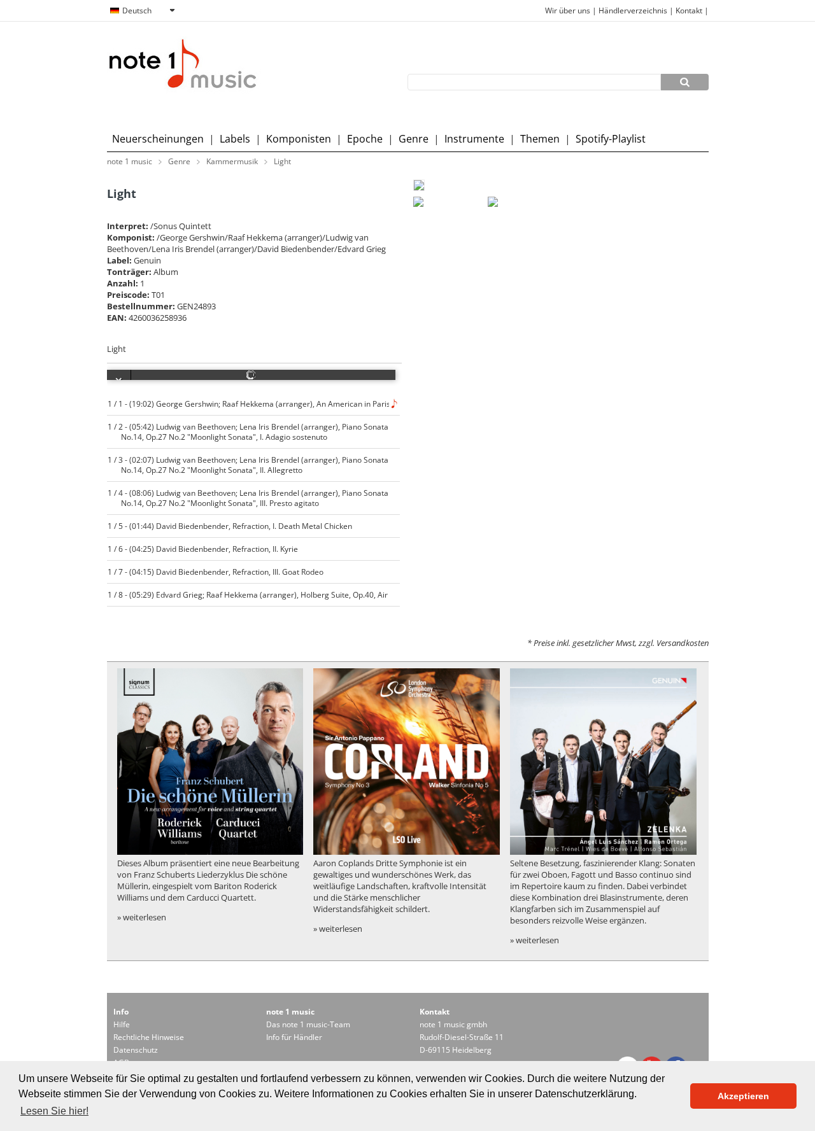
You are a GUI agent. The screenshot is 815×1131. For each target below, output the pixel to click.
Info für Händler (294, 1037)
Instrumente (474, 139)
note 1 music (129, 161)
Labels (235, 139)
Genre (414, 139)
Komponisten (298, 139)
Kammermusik (232, 161)
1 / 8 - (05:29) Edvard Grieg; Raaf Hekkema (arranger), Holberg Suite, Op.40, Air (248, 594)
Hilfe (121, 1024)
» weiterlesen (141, 917)
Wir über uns (567, 10)
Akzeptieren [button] (743, 1096)
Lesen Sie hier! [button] (54, 1111)
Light (282, 161)
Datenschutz (135, 1049)
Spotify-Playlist (611, 139)
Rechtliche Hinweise (148, 1037)
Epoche (365, 139)
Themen (540, 139)
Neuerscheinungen (158, 139)
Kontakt (690, 10)
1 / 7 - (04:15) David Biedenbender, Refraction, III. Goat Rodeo (215, 571)
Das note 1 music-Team (308, 1024)
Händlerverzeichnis (633, 10)
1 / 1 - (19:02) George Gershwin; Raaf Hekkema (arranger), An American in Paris (249, 403)
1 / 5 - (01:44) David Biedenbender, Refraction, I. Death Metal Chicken (230, 526)
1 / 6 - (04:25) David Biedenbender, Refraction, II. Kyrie (203, 549)
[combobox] (142, 11)
